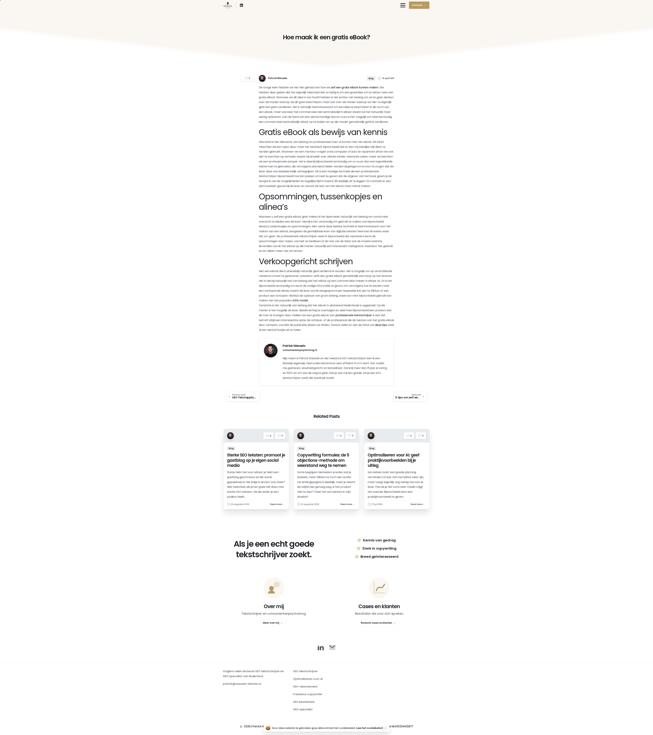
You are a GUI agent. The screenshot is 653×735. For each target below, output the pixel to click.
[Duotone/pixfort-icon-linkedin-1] (320, 647)
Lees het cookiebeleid (369, 728)
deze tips (381, 325)
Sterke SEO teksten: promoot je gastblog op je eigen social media (256, 460)
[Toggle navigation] (402, 5)
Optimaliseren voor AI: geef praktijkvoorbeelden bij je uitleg (393, 460)
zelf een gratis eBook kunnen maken (354, 87)
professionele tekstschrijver (354, 315)
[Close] (385, 728)
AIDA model (300, 300)
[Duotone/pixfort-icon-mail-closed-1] (332, 647)
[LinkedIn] (241, 5)
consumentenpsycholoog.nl (300, 350)
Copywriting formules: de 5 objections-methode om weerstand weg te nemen (323, 460)
